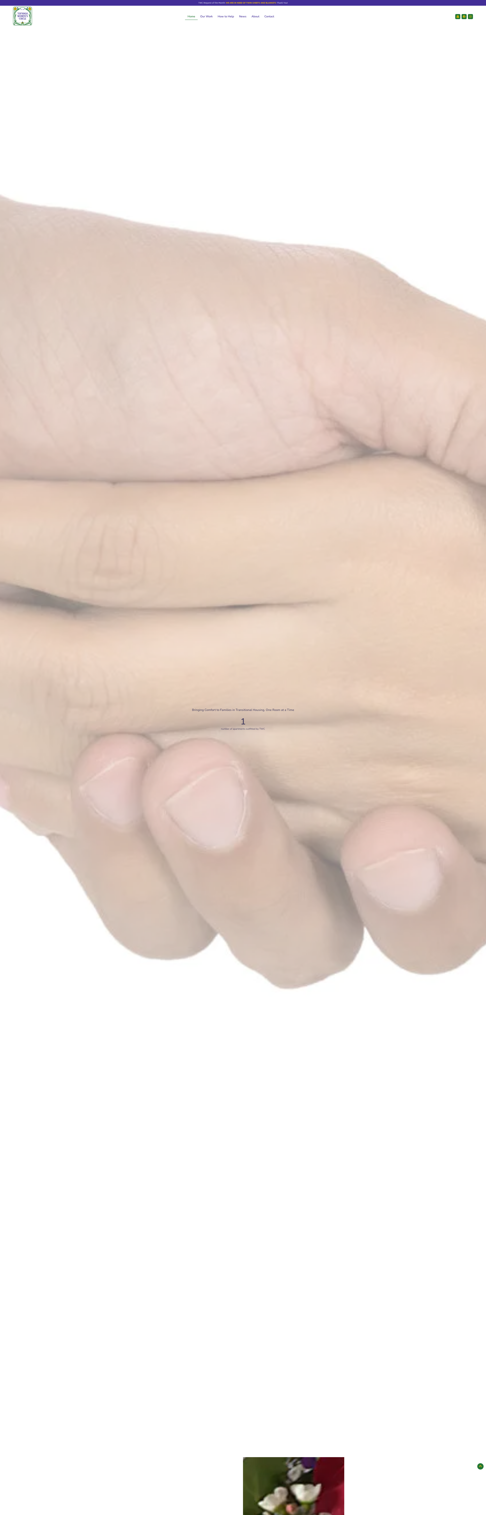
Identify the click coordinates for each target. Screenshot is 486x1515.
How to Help (226, 16)
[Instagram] (470, 16)
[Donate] (457, 16)
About (255, 16)
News (242, 16)
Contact (269, 16)
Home (191, 16)
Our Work (206, 16)
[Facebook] (464, 16)
